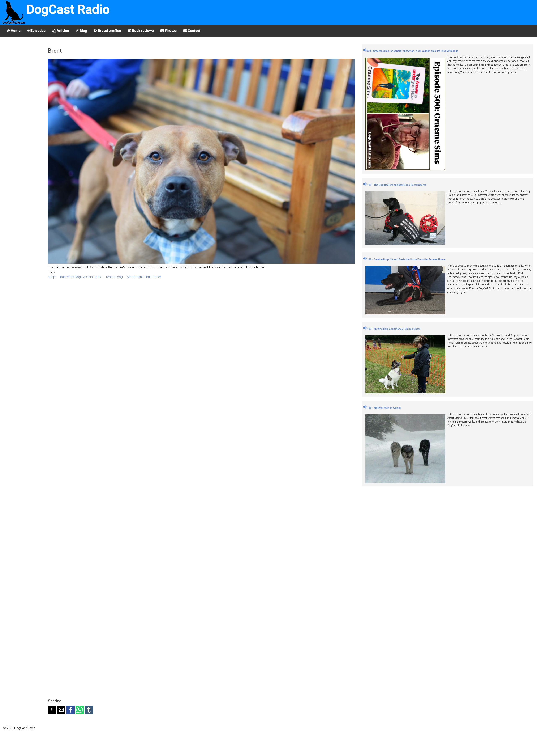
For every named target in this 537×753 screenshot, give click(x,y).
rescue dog (114, 277)
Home (15, 31)
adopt (52, 277)
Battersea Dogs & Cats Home (81, 277)
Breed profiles (109, 31)
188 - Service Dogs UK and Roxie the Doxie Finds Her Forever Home (405, 259)
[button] (52, 710)
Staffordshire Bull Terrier (144, 277)
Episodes (38, 31)
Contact (193, 31)
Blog (83, 31)
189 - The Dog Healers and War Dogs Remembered (396, 184)
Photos (170, 31)
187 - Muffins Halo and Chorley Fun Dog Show (393, 328)
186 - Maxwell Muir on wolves (383, 407)
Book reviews (142, 31)
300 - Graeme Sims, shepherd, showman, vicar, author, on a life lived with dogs (412, 51)
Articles (62, 31)
